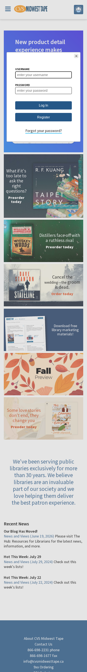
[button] (76, 56)
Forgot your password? (43, 130)
